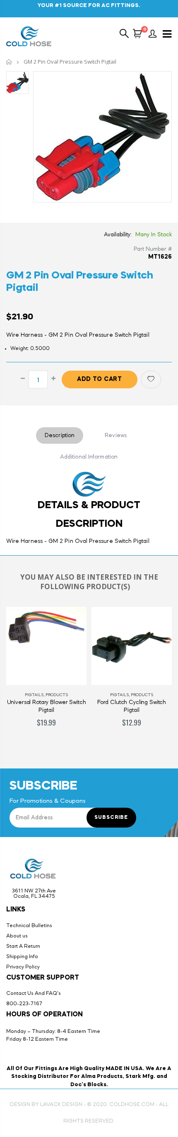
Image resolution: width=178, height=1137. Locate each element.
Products (57, 695)
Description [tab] (60, 435)
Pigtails (34, 695)
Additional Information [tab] (89, 457)
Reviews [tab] (116, 435)
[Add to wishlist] (151, 379)
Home (9, 61)
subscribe (111, 817)
